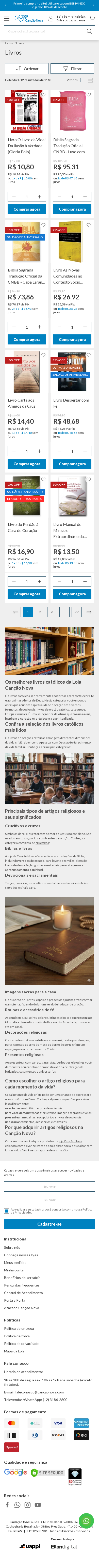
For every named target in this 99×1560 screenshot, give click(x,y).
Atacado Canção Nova (21, 1308)
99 (77, 612)
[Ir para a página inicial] (29, 18)
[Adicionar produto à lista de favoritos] (43, 94)
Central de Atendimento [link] (23, 1293)
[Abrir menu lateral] (7, 19)
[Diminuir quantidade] (14, 197)
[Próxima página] (89, 612)
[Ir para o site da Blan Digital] (64, 1547)
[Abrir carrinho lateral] (92, 18)
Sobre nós (12, 1247)
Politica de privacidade (21, 1343)
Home (9, 43)
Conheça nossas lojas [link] (21, 1255)
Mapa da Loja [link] (14, 1351)
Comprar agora (26, 209)
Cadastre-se (49, 1224)
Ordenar (31, 68)
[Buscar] (89, 31)
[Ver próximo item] (93, 5)
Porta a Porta (14, 1300)
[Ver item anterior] (5, 5)
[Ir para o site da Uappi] (30, 1546)
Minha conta (14, 1270)
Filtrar (76, 68)
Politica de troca (17, 1336)
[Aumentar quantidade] (40, 197)
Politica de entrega (19, 1328)
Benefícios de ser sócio (22, 1277)
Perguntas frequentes (22, 1285)
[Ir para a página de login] (51, 19)
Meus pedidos (15, 1262)
